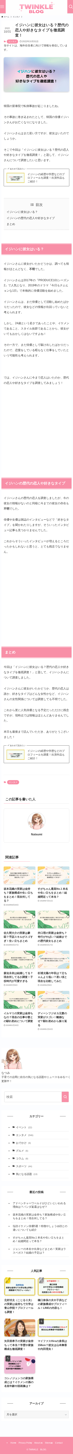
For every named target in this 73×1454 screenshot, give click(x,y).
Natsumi (36, 834)
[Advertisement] (36, 427)
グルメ (22, 1150)
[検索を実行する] (65, 1097)
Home (13, 1443)
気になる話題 (26, 1174)
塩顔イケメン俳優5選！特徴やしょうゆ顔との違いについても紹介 (40, 1228)
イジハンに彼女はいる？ (22, 211)
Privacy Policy (25, 1443)
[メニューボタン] (2, 6)
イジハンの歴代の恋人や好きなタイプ (31, 218)
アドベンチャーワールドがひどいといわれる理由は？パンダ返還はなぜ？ (39, 1205)
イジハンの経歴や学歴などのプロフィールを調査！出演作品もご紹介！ (46, 178)
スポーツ (24, 1166)
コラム (22, 1158)
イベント (24, 1127)
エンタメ (12, 41)
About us (38, 1443)
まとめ (11, 224)
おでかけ (23, 1142)
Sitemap (49, 1443)
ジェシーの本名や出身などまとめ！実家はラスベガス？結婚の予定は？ (39, 1251)
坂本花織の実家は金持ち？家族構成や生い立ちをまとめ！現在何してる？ (39, 1216)
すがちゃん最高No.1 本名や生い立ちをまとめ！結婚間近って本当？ (38, 1239)
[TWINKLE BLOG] (36, 8)
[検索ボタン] (71, 6)
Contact (59, 1443)
